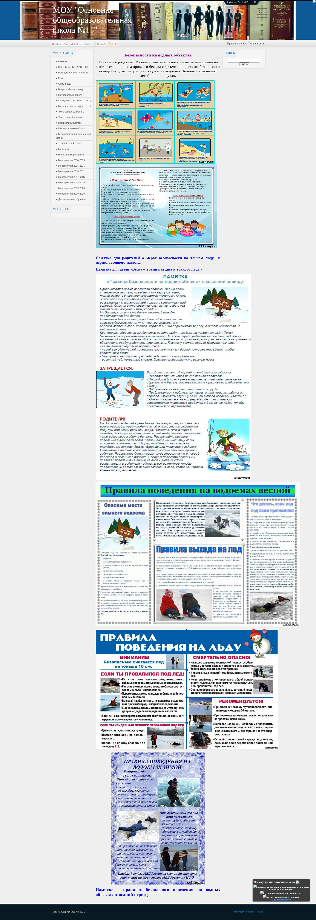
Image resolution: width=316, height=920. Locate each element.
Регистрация (83, 43)
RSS (116, 43)
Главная (61, 43)
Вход (103, 43)
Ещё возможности (281, 900)
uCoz (260, 911)
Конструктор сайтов (244, 911)
